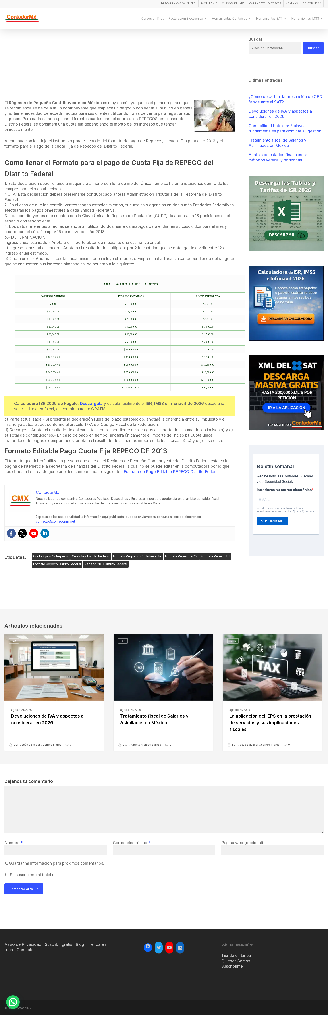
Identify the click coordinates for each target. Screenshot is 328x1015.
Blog (80, 944)
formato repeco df (215, 556)
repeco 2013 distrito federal (106, 564)
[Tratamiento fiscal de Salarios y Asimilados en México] (163, 692)
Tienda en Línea (236, 955)
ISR (123, 640)
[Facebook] (11, 533)
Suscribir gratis (58, 944)
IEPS (233, 640)
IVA (14, 640)
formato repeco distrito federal (57, 564)
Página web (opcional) (242, 842)
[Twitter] (22, 533)
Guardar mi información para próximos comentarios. (56, 863)
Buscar (313, 48)
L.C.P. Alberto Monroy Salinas (141, 745)
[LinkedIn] (180, 948)
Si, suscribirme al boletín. (32, 874)
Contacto (25, 949)
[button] (13, 1002)
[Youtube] (33, 533)
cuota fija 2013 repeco (50, 556)
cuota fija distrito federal (90, 556)
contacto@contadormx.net (55, 521)
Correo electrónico (132, 842)
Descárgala (91, 403)
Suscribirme (232, 966)
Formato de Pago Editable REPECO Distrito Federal (171, 471)
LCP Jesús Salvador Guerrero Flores (37, 745)
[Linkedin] (44, 533)
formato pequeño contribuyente (137, 556)
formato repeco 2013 (181, 556)
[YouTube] (169, 948)
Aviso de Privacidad (22, 944)
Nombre (13, 842)
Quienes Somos (235, 960)
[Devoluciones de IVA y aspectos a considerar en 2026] (54, 692)
